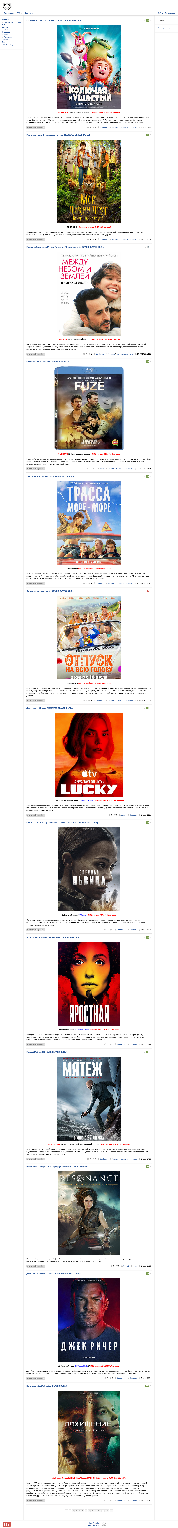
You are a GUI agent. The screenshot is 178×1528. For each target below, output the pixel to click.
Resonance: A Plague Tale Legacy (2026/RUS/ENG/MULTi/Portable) (57, 1167)
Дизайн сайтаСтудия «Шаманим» (93, 1524)
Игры (135, 1266)
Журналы (6, 32)
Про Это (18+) (7, 45)
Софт (4, 42)
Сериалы (133, 815)
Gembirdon (104, 127)
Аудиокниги (8, 37)
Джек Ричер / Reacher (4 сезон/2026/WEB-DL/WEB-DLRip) (53, 1274)
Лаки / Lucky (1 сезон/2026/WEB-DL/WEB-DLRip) (49, 708)
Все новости (9, 13)
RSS (19, 13)
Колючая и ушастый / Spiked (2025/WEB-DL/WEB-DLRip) (53, 20)
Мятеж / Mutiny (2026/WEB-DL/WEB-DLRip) (46, 1052)
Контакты (29, 13)
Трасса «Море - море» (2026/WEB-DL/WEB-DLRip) (50, 476)
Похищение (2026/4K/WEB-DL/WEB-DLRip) (46, 1386)
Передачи (6, 40)
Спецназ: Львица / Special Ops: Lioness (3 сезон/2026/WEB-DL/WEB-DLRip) (62, 823)
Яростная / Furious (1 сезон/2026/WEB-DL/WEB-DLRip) (52, 937)
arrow (102, 469)
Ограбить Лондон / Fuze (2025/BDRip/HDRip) (48, 362)
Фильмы (115, 127)
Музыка (5, 27)
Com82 (126, 1266)
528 (107, 1511)
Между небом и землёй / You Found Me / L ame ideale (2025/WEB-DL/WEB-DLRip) (65, 247)
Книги (6, 35)
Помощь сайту (164, 28)
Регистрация (170, 13)
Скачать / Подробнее (35, 127)
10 (99, 1511)
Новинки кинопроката (128, 127)
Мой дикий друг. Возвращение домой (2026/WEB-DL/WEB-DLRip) (58, 135)
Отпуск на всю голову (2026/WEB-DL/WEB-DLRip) (50, 591)
